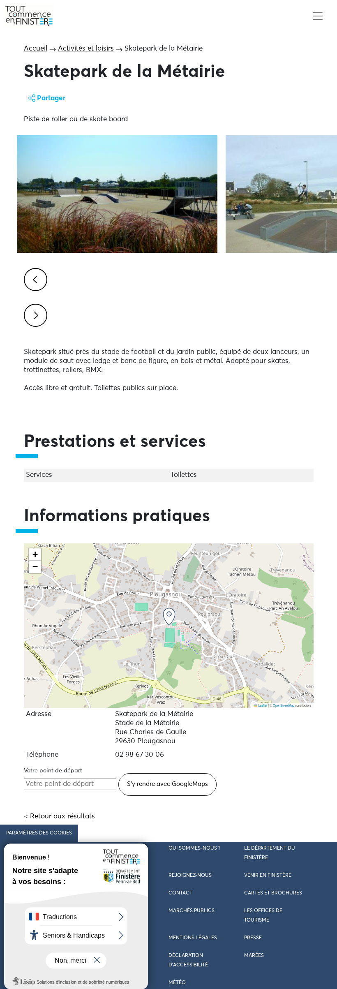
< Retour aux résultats (59, 816)
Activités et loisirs (86, 48)
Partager (51, 98)
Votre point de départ (53, 771)
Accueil (35, 48)
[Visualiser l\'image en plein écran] (117, 194)
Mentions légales (192, 938)
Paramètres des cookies (39, 833)
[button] (169, 617)
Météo (177, 982)
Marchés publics (191, 910)
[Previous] (34, 278)
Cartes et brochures (273, 893)
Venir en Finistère (267, 875)
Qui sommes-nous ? (194, 848)
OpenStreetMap (283, 705)
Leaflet (262, 705)
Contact (180, 893)
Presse (253, 938)
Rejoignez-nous (190, 875)
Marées (254, 955)
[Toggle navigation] (317, 16)
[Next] (34, 314)
